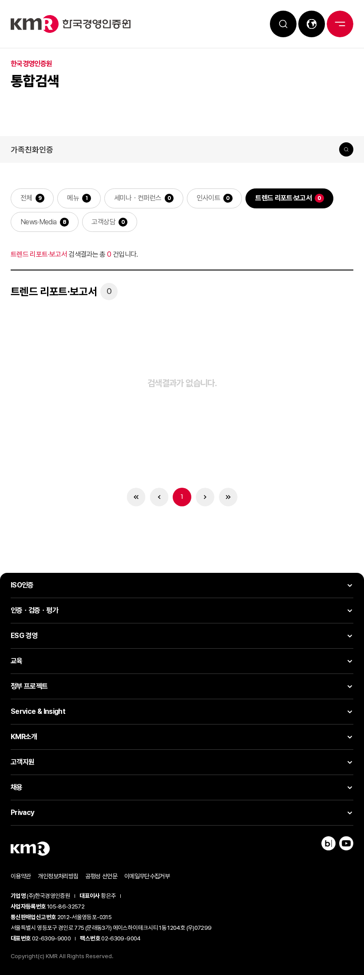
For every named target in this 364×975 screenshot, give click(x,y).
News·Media (43, 222)
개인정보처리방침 (58, 876)
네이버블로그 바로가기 (328, 843)
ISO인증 (22, 585)
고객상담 (108, 222)
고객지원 (22, 762)
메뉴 (77, 198)
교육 (17, 661)
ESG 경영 (24, 635)
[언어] (311, 24)
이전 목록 (159, 497)
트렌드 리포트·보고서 (288, 198)
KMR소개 (24, 736)
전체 (31, 198)
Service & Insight (38, 711)
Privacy (23, 812)
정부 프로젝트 (29, 686)
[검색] (283, 24)
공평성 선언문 (101, 876)
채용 (17, 787)
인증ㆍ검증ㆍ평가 (34, 610)
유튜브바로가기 (346, 843)
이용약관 (21, 876)
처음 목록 (136, 497)
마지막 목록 (228, 497)
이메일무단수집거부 (147, 876)
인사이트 (213, 198)
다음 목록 (205, 497)
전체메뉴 (340, 24)
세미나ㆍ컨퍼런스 (142, 198)
